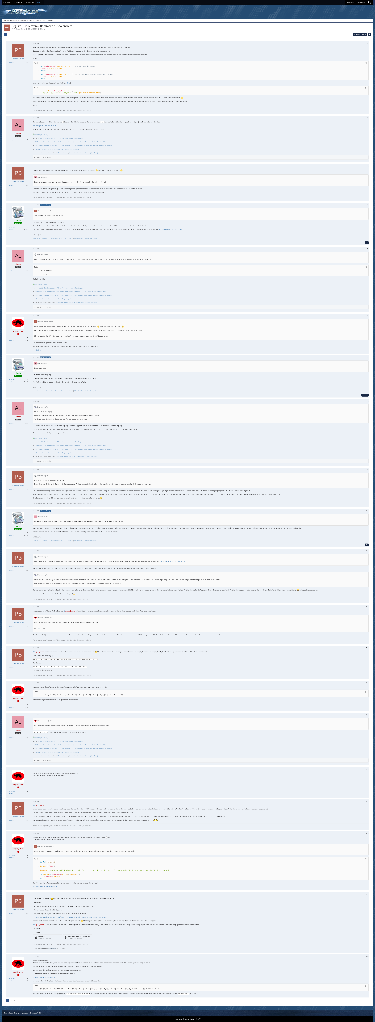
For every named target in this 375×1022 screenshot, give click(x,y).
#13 (367, 648)
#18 (367, 833)
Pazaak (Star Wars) (91, 153)
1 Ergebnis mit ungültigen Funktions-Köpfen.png (49, 917)
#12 (367, 607)
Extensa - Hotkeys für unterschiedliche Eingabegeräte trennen (57, 149)
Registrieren (361, 2)
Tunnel (65, 153)
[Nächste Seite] (12, 34)
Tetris (71, 153)
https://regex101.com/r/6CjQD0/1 (44, 126)
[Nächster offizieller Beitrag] (367, 242)
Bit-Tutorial (67, 238)
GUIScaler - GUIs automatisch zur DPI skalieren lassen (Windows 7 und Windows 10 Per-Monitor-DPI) (70, 142)
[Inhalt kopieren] (366, 63)
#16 (367, 769)
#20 (367, 956)
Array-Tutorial (55, 238)
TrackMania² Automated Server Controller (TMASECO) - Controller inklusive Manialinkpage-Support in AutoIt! (73, 145)
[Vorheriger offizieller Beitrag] (363, 395)
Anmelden (350, 2)
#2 (368, 118)
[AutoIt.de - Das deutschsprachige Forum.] (187, 12)
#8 (368, 401)
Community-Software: (187, 1019)
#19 (367, 894)
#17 (367, 801)
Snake (60, 153)
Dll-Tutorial (78, 238)
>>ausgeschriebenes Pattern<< (43, 977)
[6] (37, 76)
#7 (368, 357)
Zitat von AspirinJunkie (44, 618)
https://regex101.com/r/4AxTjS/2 (170, 229)
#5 (368, 249)
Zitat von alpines (42, 177)
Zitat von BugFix (42, 254)
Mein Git (36, 238)
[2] (37, 68)
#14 (367, 683)
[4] (37, 72)
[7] (37, 78)
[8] (37, 876)
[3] (37, 70)
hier (68, 83)
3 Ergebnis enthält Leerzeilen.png (96, 917)
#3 (368, 166)
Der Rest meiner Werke (43, 157)
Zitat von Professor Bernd (45, 211)
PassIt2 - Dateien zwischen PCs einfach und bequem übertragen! (60, 138)
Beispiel (37, 350)
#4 (368, 205)
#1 (368, 43)
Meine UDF (45, 238)
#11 (367, 551)
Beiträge (10, 62)
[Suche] (369, 2)
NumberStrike (79, 153)
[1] (37, 66)
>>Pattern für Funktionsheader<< (44, 887)
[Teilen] (369, 34)
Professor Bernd (19, 29)
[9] (37, 878)
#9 (368, 470)
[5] (37, 74)
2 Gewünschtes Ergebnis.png (75, 917)
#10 (367, 511)
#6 (368, 316)
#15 (367, 715)
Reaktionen (11, 227)
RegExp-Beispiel (90, 238)
